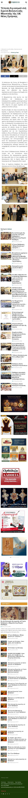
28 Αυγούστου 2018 (13, 701)
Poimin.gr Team (15, 52)
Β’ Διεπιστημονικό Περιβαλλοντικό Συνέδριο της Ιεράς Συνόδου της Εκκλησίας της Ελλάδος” (19, 315)
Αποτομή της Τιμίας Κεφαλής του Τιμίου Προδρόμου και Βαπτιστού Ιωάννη (17, 718)
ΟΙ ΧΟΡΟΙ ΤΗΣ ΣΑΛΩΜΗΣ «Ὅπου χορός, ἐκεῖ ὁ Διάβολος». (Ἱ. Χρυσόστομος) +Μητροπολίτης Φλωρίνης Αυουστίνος (16, 656)
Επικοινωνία (11, 782)
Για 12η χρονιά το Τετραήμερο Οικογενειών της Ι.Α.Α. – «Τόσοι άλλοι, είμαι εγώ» (19, 304)
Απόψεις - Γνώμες (5, 266)
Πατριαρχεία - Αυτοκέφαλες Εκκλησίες (4, 254)
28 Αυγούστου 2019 (13, 644)
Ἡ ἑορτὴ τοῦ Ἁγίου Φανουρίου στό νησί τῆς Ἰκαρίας (19, 325)
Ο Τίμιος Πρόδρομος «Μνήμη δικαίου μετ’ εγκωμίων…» (18, 246)
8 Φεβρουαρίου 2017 (13, 666)
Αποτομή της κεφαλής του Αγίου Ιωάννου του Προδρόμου (17, 663)
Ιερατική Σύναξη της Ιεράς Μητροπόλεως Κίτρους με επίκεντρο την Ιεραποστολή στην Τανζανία (18, 347)
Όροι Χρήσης (18, 782)
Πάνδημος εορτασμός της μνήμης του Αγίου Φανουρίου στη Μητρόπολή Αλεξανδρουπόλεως (18, 376)
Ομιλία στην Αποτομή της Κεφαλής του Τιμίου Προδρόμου (17, 711)
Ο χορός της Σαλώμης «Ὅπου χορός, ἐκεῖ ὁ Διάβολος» (16, 642)
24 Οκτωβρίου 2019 (5, 52)
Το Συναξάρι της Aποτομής (15, 647)
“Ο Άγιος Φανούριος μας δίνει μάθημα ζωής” (19, 356)
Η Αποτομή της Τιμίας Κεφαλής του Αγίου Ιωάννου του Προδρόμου (17, 677)
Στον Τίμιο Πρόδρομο (13, 753)
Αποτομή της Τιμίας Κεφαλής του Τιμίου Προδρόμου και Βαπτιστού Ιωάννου (17, 685)
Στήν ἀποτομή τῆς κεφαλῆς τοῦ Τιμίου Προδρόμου (16, 704)
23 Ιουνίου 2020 (12, 659)
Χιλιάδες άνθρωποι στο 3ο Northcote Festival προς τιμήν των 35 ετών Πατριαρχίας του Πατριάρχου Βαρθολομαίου (19, 279)
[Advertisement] (14, 33)
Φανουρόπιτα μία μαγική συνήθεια (17, 267)
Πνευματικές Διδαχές (6, 233)
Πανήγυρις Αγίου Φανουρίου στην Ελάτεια (19, 364)
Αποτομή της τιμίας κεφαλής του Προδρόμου (17, 759)
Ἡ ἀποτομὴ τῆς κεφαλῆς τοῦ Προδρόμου (15, 732)
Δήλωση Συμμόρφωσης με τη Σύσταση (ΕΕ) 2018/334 (12, 787)
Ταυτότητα (3, 782)
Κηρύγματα (4, 244)
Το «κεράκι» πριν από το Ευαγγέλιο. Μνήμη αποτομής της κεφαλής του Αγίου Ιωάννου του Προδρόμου (17, 740)
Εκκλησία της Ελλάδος (8, 49)
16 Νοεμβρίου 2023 (13, 707)
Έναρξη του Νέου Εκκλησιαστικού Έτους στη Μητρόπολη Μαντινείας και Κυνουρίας (19, 335)
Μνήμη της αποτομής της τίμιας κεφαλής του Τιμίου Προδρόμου (17, 747)
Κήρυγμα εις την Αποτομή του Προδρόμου (16, 698)
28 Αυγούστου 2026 (17, 241)
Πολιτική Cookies (5, 785)
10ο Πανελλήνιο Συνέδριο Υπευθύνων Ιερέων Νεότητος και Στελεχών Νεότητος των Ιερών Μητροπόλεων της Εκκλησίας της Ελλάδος (19, 292)
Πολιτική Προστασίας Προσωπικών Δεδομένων (11, 783)
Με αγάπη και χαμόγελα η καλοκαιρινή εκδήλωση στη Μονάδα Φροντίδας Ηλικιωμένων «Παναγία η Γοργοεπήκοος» (19, 257)
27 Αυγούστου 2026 (17, 359)
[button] (9, 557)
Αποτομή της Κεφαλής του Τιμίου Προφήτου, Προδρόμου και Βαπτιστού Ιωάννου (17, 670)
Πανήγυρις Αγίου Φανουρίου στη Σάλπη (18, 384)
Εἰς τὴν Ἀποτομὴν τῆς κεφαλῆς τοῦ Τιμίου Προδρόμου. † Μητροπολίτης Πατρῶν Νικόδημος (19, 236)
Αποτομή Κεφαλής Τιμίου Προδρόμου (15, 692)
